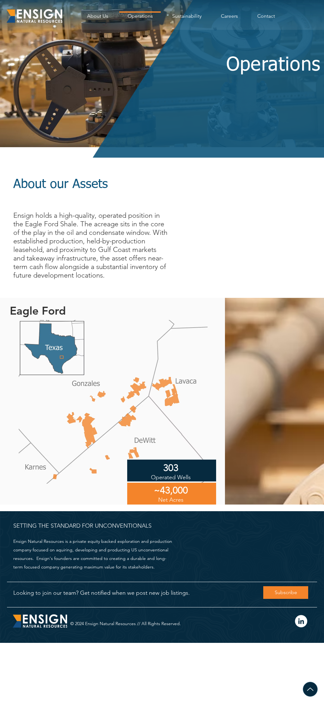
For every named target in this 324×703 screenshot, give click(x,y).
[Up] (310, 689)
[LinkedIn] (301, 621)
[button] (285, 592)
